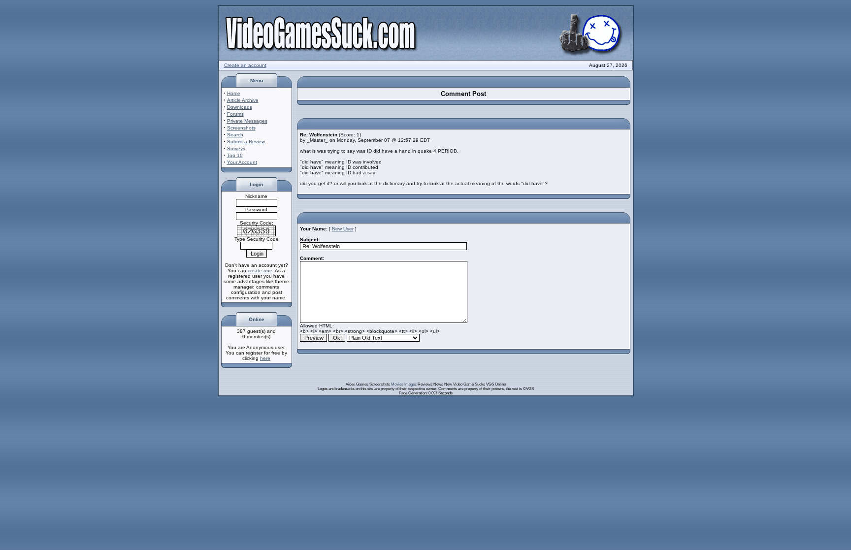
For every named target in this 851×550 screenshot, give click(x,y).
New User (343, 228)
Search (235, 134)
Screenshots (241, 127)
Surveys (236, 148)
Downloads (239, 107)
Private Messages (247, 121)
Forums (235, 114)
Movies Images (404, 384)
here (265, 358)
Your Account (242, 162)
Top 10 (235, 155)
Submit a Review (246, 141)
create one (260, 270)
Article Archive (243, 100)
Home (233, 93)
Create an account (245, 65)
